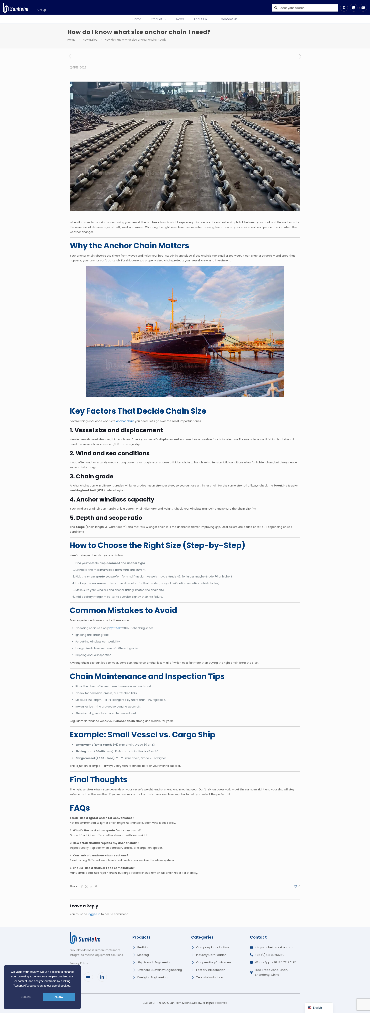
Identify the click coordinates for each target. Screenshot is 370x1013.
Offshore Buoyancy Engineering (159, 970)
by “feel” (115, 628)
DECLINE (26, 997)
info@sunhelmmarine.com (274, 947)
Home (71, 40)
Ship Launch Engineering (154, 962)
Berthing (143, 947)
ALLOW (59, 997)
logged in (94, 914)
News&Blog (90, 40)
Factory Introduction (210, 970)
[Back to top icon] (351, 1005)
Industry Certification (211, 955)
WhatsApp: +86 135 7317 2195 (275, 962)
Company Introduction (212, 947)
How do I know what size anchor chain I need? (135, 40)
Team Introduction (209, 977)
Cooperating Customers (214, 962)
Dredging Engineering (152, 977)
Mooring (143, 955)
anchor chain (125, 421)
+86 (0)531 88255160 (269, 955)
